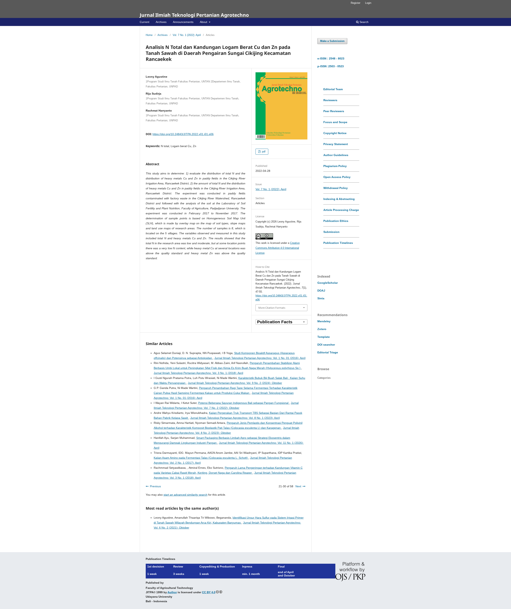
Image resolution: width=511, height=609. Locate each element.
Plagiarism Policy (335, 166)
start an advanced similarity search (185, 494)
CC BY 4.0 (208, 592)
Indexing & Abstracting (339, 199)
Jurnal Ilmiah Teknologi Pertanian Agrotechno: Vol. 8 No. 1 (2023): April (235, 417)
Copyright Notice (335, 133)
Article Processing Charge (341, 210)
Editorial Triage (327, 352)
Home (149, 35)
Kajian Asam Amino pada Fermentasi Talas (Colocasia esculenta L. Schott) (201, 457)
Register (355, 2)
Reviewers (330, 100)
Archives (161, 22)
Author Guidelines (335, 155)
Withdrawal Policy (335, 188)
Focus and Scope (335, 122)
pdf (263, 151)
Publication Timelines (338, 242)
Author (172, 592)
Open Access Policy (337, 177)
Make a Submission (332, 41)
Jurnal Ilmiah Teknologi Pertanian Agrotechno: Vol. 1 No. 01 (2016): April (259, 358)
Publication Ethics (335, 220)
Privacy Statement (335, 144)
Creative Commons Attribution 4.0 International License (278, 247)
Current (144, 22)
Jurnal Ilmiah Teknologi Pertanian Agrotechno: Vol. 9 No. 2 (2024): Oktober (235, 383)
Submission (331, 231)
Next (298, 486)
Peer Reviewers (333, 111)
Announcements (183, 22)
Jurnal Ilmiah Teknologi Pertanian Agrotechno (194, 15)
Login (368, 2)
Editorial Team (333, 89)
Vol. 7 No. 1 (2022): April (187, 35)
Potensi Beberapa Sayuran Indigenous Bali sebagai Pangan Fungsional (243, 402)
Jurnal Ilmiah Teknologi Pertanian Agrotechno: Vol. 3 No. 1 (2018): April (198, 373)
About (204, 22)
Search (363, 22)
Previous (155, 486)
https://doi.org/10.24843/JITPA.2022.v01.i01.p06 (183, 134)
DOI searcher (326, 344)
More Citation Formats (271, 307)
